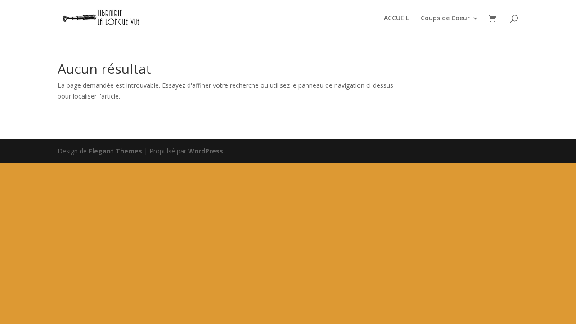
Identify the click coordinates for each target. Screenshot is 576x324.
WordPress (205, 151)
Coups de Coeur (445, 18)
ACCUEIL (396, 18)
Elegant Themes (115, 151)
